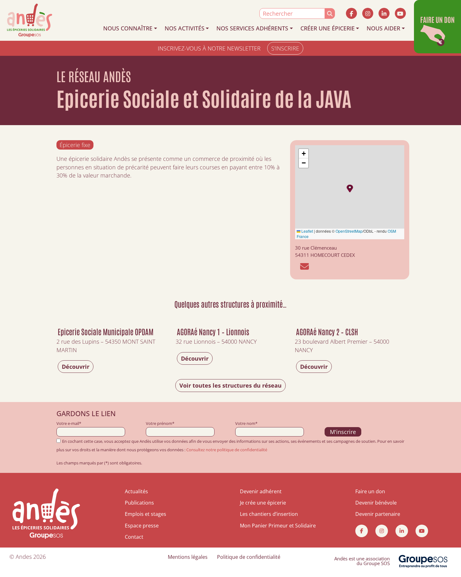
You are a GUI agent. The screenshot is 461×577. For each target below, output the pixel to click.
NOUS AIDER (383, 28)
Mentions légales (188, 556)
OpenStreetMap (349, 231)
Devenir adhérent (261, 491)
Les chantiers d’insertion (269, 514)
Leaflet (306, 231)
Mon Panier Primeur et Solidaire (278, 525)
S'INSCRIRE (285, 48)
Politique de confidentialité (248, 556)
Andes (24, 556)
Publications (139, 502)
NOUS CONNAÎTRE (127, 28)
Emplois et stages (145, 514)
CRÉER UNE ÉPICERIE (327, 28)
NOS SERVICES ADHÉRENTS (252, 28)
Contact (134, 536)
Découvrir (75, 366)
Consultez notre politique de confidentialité (226, 450)
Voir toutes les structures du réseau (230, 385)
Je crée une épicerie (263, 502)
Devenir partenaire (377, 514)
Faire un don (370, 491)
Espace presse (142, 525)
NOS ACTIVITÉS (184, 28)
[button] (350, 188)
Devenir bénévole (376, 502)
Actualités (136, 491)
